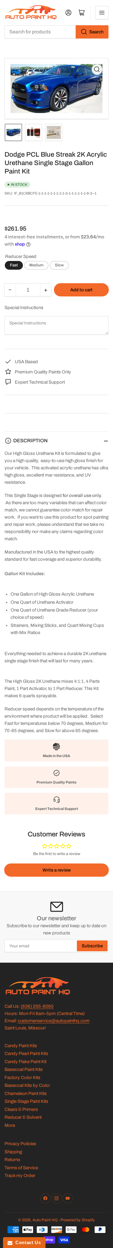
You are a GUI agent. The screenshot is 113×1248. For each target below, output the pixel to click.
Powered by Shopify (78, 1220)
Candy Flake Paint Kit (25, 1061)
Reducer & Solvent (23, 1117)
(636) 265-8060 (37, 1006)
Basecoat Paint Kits (24, 1069)
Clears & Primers (21, 1109)
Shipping (13, 1151)
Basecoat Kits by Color (27, 1085)
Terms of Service (21, 1167)
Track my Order (20, 1175)
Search (96, 31)
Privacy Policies (20, 1143)
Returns (12, 1159)
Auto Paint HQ (45, 1220)
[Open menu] (101, 12)
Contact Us (26, 1242)
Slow (59, 265)
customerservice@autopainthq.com (53, 1020)
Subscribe (92, 945)
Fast (14, 265)
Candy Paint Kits (21, 1045)
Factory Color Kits (22, 1077)
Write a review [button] (56, 870)
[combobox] (56, 31)
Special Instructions (24, 307)
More (10, 1125)
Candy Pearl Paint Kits (26, 1053)
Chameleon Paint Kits (26, 1093)
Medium (36, 265)
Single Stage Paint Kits (26, 1101)
